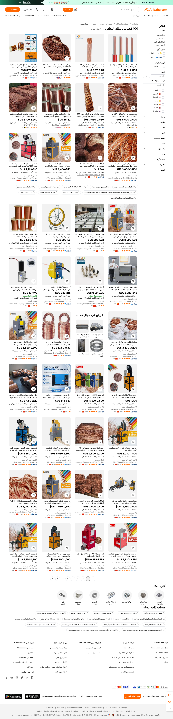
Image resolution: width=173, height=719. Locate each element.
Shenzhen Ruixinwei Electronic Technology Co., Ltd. (23, 75)
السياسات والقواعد (127, 672)
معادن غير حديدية (106, 24)
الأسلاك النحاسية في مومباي (102, 613)
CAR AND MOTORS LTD (61, 75)
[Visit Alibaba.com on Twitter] (21, 677)
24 (58, 579)
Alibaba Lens (158, 696)
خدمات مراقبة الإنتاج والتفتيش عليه (121, 667)
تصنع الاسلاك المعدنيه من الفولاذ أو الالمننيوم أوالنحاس (78, 624)
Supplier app (91, 696)
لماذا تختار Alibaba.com (159, 648)
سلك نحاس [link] (84, 24)
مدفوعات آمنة (129, 648)
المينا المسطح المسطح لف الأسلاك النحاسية (148, 619)
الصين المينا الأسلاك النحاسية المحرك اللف (50, 613)
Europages (123, 707)
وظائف (165, 662)
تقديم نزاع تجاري (61, 657)
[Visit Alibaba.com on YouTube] (11, 677)
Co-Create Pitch (161, 653)
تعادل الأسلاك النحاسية (69, 192)
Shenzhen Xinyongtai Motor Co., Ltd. (23, 303)
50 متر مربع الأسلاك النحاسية (98, 619)
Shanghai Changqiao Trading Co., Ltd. (89, 248)
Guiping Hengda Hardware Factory (90, 303)
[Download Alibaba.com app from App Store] (32, 696)
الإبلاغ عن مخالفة (61, 672)
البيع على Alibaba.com (25, 648)
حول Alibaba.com (161, 642)
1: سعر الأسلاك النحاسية (78, 613)
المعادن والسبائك (122, 24)
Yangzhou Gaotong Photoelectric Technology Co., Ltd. (89, 75)
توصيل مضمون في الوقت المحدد (122, 657)
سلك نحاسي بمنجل (26, 192)
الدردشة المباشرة (60, 653)
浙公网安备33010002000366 (128, 715)
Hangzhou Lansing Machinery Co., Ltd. (56, 301)
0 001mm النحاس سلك (49, 619)
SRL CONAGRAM (30, 125)
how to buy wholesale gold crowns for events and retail (142, 630)
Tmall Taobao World (74, 707)
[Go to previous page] (93, 578)
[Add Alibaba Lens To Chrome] (132, 696)
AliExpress (50, 707)
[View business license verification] (109, 715)
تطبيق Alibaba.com (50, 696)
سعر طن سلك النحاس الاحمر (153, 624)
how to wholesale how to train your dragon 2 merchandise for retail (92, 630)
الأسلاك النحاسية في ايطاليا (127, 613)
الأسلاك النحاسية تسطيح (25, 187)
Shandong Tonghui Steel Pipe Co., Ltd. (122, 178)
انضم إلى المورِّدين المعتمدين (23, 662)
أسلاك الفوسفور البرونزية (48, 187)
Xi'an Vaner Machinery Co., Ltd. (58, 178)
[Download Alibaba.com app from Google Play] (13, 696)
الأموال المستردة (61, 662)
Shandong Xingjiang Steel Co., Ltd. (90, 175)
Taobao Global (96, 707)
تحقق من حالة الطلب (26, 657)
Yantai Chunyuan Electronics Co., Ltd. (23, 248)
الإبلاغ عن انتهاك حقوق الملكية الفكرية (53, 667)
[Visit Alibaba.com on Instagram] (16, 677)
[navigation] (153, 301)
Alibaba (135, 24)
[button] (75, 9)
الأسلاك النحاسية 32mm (47, 192)
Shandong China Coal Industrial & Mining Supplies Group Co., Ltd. (56, 248)
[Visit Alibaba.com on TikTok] (6, 677)
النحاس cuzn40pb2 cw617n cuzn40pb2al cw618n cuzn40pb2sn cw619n (109, 192)
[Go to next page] (52, 578)
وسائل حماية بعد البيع (126, 662)
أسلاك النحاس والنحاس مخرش (124, 187)
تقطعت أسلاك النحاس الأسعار (152, 613)
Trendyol (113, 707)
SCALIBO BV (132, 125)
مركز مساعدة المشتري (58, 648)
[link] (169, 695)
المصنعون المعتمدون (93, 648)
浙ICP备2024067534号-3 (151, 715)
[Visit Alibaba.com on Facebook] (32, 677)
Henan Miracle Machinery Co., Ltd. (24, 178)
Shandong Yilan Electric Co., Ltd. (124, 75)
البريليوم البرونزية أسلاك (99, 187)
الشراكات (30, 667)
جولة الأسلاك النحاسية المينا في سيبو (122, 198)
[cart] (44, 10)
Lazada (86, 707)
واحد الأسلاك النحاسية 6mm (73, 619)
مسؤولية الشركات (161, 657)
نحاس (94, 24)
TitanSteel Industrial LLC (61, 125)
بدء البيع (31, 653)
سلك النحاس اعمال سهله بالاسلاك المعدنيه (40, 624)
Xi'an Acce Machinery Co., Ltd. (125, 248)
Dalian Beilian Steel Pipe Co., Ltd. (91, 125)
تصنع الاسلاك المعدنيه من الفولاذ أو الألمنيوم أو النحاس (119, 624)
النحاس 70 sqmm (121, 619)
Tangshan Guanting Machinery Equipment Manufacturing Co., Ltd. (122, 301)
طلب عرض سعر (95, 653)
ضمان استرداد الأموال (126, 653)
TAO (106, 707)
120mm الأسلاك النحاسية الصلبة (73, 187)
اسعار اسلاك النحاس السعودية (24, 619)
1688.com (60, 707)
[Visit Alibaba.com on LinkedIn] (26, 677)
